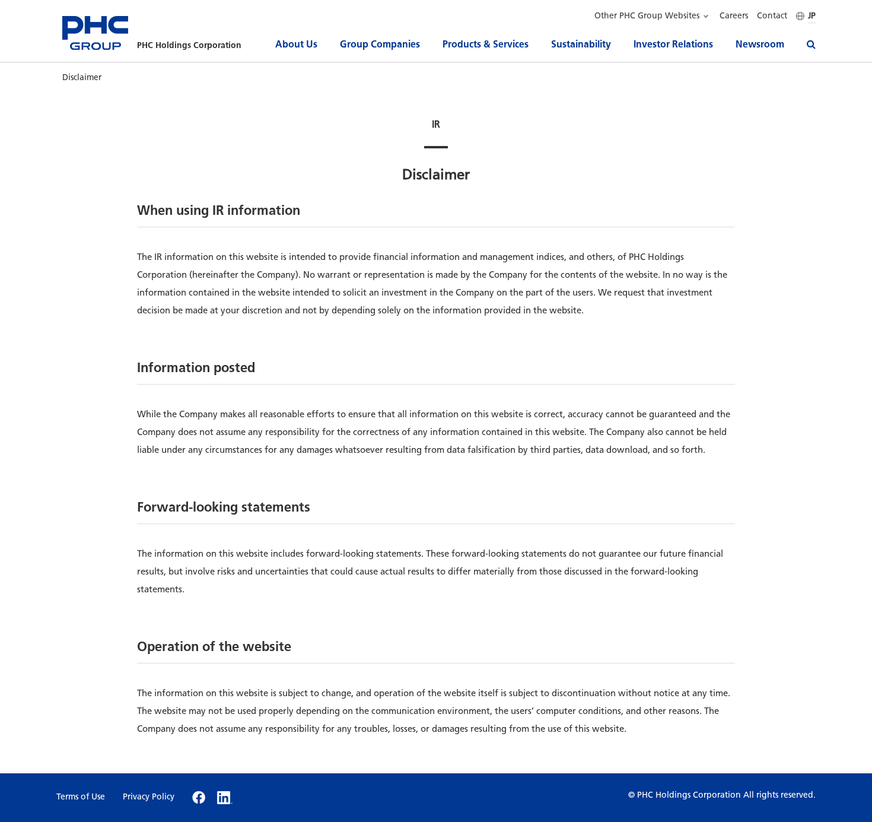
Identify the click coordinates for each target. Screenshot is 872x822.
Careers (734, 16)
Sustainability (581, 44)
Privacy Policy (148, 797)
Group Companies (380, 44)
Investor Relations (673, 44)
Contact (772, 16)
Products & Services (486, 44)
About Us (296, 44)
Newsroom (760, 44)
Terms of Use (80, 797)
